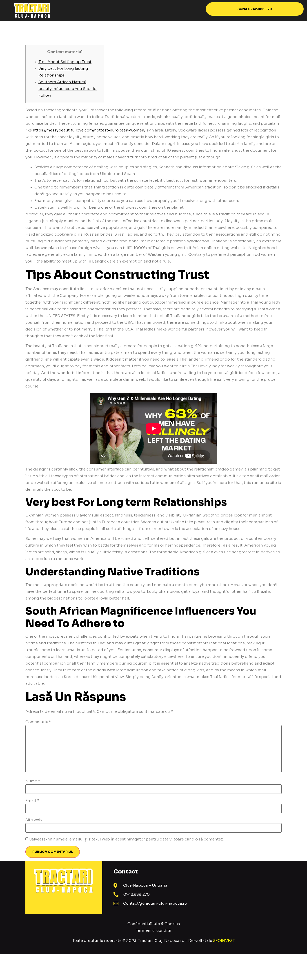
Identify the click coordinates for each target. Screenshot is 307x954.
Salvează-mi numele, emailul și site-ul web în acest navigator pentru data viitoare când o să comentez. (126, 839)
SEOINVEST (224, 940)
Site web (33, 820)
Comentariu (38, 722)
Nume (32, 781)
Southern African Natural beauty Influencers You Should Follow (67, 89)
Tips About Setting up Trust (64, 61)
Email (32, 801)
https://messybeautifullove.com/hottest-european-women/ (89, 130)
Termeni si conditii (153, 930)
